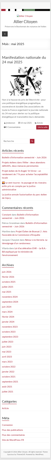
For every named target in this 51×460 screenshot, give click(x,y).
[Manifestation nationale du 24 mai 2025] (25, 68)
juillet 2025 (7, 287)
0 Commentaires (13, 127)
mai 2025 (6, 292)
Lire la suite (42, 127)
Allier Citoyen (25, 22)
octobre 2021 (8, 377)
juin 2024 (6, 307)
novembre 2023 (10, 327)
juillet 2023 (7, 342)
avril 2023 (7, 357)
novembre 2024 (10, 297)
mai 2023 (6, 352)
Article (40, 123)
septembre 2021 (10, 382)
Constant (6, 215)
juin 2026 (6, 272)
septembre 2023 (10, 337)
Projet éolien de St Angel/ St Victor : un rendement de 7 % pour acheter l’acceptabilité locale (25, 174)
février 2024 (8, 317)
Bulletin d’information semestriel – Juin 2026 (24, 157)
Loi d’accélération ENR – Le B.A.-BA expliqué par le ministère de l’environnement (24, 251)
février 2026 (8, 277)
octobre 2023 (8, 332)
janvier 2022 (8, 372)
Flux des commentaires (13, 435)
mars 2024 (7, 312)
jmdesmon (10, 123)
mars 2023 (7, 362)
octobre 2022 (8, 367)
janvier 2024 (8, 322)
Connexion (7, 425)
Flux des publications (12, 430)
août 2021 (7, 387)
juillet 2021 (7, 392)
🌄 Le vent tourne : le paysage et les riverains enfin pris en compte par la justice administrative (24, 186)
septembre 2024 (10, 302)
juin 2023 (6, 347)
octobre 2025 (8, 282)
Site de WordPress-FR (13, 440)
